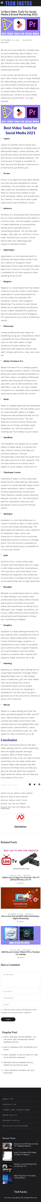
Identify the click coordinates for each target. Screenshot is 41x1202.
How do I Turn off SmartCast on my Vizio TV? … (25, 1165)
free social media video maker (17, 793)
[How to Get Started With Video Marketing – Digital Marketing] (20, 898)
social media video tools (15, 800)
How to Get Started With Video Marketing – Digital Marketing (20, 917)
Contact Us (10, 1104)
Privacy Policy (11, 1120)
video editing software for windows (15, 807)
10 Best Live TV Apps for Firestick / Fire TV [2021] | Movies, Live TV (20, 878)
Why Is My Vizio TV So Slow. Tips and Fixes (25, 1177)
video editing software (14, 804)
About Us (8, 1099)
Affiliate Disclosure (15, 1126)
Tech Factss (20, 1191)
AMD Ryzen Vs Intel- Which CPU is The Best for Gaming (20, 953)
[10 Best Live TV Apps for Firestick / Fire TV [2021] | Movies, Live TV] (20, 859)
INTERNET (5, 42)
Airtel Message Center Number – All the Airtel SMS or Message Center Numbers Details (20, 1039)
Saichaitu (27, 40)
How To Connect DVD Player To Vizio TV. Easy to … (25, 1153)
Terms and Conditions (16, 1110)
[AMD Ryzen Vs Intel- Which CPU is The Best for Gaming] (20, 935)
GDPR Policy (10, 1115)
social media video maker (15, 797)
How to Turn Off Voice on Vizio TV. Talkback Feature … (26, 1145)
